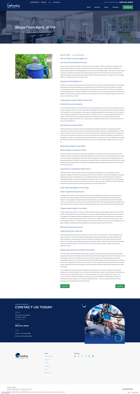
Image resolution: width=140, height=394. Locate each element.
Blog (49, 2)
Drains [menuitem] (106, 7)
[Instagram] (89, 356)
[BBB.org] (86, 356)
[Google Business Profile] (75, 356)
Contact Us (56, 2)
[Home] (13, 5)
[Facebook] (82, 356)
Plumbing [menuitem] (115, 7)
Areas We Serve (34, 2)
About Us (47, 359)
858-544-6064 (126, 2)
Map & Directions (20, 319)
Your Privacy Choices (26, 389)
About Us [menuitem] (97, 7)
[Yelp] (78, 356)
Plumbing (47, 366)
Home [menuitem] (88, 7)
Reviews (43, 2)
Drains (46, 363)
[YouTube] (93, 356)
